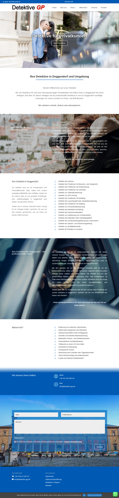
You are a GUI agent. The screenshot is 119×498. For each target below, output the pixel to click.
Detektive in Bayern (52, 482)
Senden (100, 447)
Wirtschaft (83, 7)
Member (48, 485)
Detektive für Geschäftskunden (59, 35)
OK (84, 495)
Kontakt (104, 7)
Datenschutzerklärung (73, 442)
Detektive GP (69, 1)
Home (54, 7)
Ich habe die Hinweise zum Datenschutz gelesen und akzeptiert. (49, 442)
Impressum (49, 476)
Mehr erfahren (59, 43)
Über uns (63, 7)
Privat (72, 7)
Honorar (94, 7)
